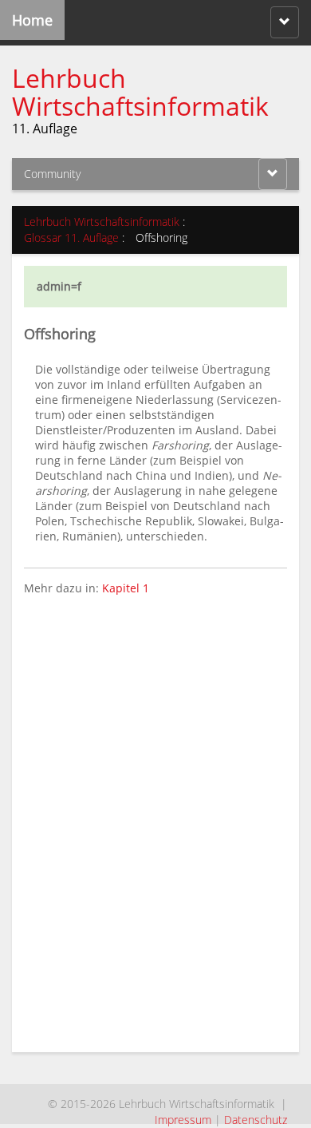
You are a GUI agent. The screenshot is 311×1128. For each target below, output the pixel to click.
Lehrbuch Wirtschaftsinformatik (140, 92)
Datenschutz (255, 1119)
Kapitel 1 (125, 588)
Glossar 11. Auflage (71, 237)
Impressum (183, 1119)
